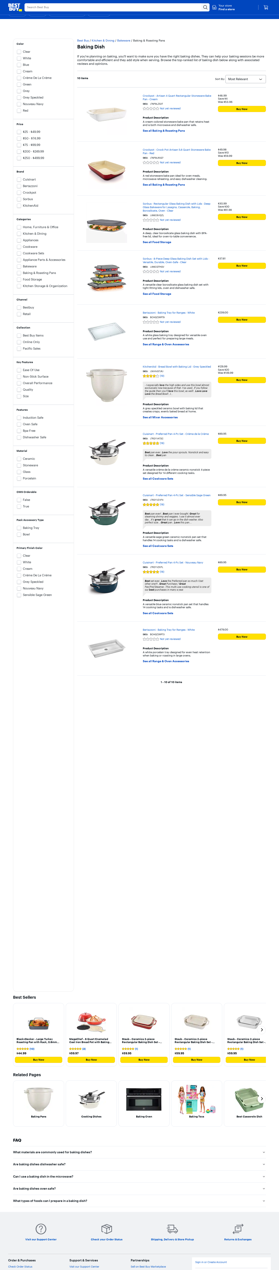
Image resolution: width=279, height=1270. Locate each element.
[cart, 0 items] (265, 7)
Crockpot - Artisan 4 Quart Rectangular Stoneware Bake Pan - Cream (177, 97)
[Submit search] (205, 7)
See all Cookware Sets (158, 478)
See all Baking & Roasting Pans (164, 130)
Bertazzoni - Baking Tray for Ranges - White (169, 312)
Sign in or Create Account (211, 1262)
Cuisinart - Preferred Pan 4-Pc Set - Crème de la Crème (176, 433)
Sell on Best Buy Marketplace (148, 1266)
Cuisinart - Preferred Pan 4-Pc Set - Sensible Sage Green (177, 495)
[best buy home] (15, 7)
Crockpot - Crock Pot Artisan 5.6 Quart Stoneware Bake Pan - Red (177, 151)
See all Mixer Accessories (160, 417)
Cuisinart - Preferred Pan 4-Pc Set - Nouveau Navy (173, 562)
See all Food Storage (157, 242)
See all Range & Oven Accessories (166, 344)
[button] (223, 7)
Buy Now (242, 109)
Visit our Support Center (84, 1266)
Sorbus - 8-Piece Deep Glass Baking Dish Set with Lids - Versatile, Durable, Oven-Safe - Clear (176, 260)
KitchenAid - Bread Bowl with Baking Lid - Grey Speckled (177, 366)
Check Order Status (20, 1266)
